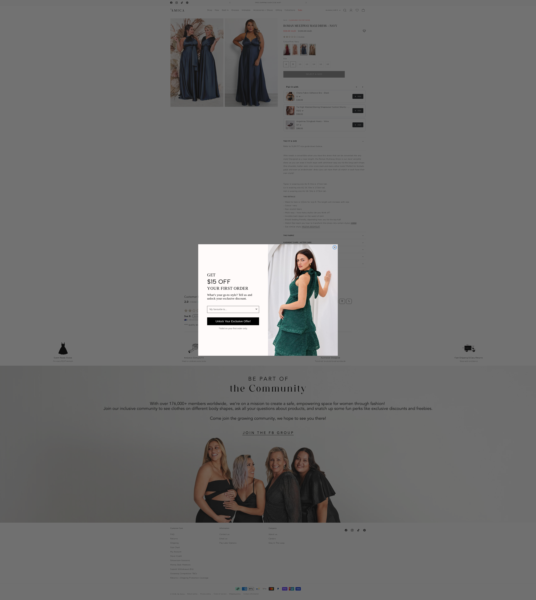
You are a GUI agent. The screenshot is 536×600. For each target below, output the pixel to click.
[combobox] (232, 309)
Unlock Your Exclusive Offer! (233, 321)
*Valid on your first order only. (233, 328)
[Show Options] (256, 309)
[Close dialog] (335, 247)
